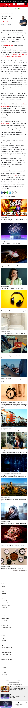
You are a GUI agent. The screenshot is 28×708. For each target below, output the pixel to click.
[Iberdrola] (21, 9)
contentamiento (5, 123)
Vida (2, 591)
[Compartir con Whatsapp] (7, 192)
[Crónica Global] (8, 4)
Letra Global (4, 623)
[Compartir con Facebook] (2, 192)
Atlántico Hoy (5, 625)
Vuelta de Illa (8, 1)
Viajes (2, 598)
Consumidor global (6, 627)
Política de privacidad (6, 647)
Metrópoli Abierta (6, 616)
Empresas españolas (6, 654)
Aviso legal (4, 640)
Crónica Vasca (5, 618)
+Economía (4, 600)
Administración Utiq (6, 659)
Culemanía (4, 620)
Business (3, 589)
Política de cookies (6, 650)
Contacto (3, 643)
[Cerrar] (26, 702)
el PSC (11, 39)
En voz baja (4, 607)
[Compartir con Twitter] (4, 193)
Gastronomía (4, 603)
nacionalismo (13, 175)
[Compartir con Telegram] (10, 192)
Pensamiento (4, 596)
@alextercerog (15, 21)
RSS (2, 645)
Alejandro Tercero (8, 22)
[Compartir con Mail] (13, 192)
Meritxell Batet (8, 46)
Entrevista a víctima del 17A (17, 1)
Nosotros (3, 638)
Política (3, 586)
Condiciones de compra (7, 657)
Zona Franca (4, 13)
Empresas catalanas (6, 652)
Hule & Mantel (5, 630)
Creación (3, 593)
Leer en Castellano (4, 6)
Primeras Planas (5, 605)
